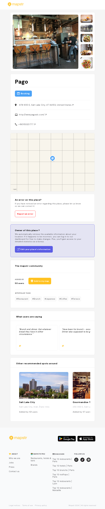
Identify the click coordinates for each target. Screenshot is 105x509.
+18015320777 (26, 124)
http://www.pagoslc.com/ (32, 114)
